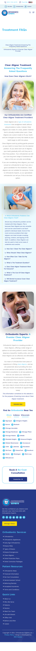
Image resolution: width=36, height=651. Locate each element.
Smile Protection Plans (11, 558)
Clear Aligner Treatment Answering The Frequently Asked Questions (18, 45)
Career (6, 624)
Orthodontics (8, 536)
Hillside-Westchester (12, 443)
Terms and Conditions (11, 589)
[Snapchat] (20, 517)
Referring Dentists (10, 583)
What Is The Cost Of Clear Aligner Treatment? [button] (17, 274)
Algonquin (8, 421)
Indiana (16, 415)
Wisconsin (25, 415)
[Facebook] (3, 517)
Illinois (9, 415)
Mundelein (26, 446)
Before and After (10, 621)
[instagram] (10, 517)
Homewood (26, 443)
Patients (7, 605)
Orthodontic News (10, 571)
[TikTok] (24, 517)
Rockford (30, 450)
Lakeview (16, 446)
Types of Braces (9, 549)
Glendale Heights (11, 439)
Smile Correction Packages (13, 561)
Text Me (25, 2)
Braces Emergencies (11, 552)
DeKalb (22, 435)
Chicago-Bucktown (11, 432)
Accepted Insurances (11, 586)
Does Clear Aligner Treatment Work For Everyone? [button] (17, 268)
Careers (29, 6)
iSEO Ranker (18, 637)
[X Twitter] (7, 517)
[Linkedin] (17, 517)
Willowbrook (9, 458)
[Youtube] (13, 517)
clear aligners (22, 364)
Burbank (16, 424)
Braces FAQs (8, 546)
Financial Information (11, 574)
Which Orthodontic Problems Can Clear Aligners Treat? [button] (17, 217)
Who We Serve (9, 602)
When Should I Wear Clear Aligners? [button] (19, 253)
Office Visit (8, 617)
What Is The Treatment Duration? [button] (18, 263)
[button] (33, 12)
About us (7, 599)
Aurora (7, 424)
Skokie (7, 454)
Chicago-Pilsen (27, 432)
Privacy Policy (9, 635)
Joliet (7, 446)
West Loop (28, 454)
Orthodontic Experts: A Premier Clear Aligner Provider (18, 50)
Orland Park (19, 450)
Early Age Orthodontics (12, 543)
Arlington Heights (21, 421)
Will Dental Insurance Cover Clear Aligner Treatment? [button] (17, 280)
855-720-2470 (12, 2)
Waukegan (17, 454)
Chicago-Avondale (11, 428)
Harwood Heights (26, 439)
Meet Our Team (9, 611)
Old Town (8, 450)
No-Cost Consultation (11, 577)
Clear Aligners (9, 555)
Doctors (7, 608)
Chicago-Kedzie (10, 435)
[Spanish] (31, 2)
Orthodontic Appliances (12, 540)
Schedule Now (19, 6)
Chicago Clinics (9, 523)
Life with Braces (9, 614)
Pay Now (10, 6)
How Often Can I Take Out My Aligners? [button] (15, 258)
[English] (29, 2)
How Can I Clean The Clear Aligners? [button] (19, 249)
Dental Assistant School (12, 580)
